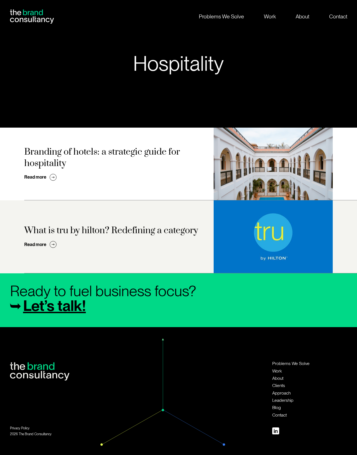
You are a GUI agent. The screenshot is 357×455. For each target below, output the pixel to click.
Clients (278, 385)
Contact (338, 16)
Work (270, 16)
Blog (276, 407)
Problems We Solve (221, 16)
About (302, 16)
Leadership (282, 400)
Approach (281, 393)
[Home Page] (32, 16)
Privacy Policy (20, 428)
